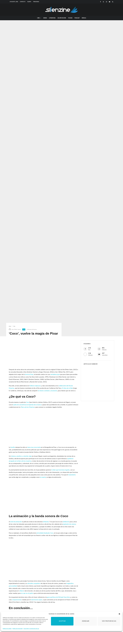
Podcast (77, 18)
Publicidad (36, 1)
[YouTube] (109, 1)
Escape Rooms (62, 18)
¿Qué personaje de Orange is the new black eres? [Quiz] (100, 379)
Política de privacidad (17, 628)
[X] (103, 1)
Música (84, 18)
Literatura (52, 18)
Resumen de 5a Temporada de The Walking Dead (100, 395)
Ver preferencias (109, 621)
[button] (119, 614)
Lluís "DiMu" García (16, 329)
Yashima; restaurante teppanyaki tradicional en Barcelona (99, 387)
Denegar (85, 621)
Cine (38, 18)
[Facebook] (100, 1)
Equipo (29, 1)
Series (45, 18)
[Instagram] (106, 1)
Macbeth (94, 370)
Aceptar (62, 621)
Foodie (70, 18)
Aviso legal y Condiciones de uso (31, 628)
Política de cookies (7, 628)
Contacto (22, 1)
